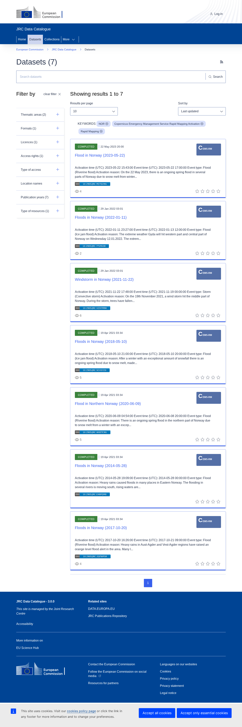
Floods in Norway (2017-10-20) (101, 528)
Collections (52, 39)
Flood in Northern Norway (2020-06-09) (108, 404)
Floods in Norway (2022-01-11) (101, 217)
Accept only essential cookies (204, 713)
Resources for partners (103, 683)
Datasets (35, 39)
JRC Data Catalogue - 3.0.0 (35, 601)
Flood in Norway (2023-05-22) (100, 155)
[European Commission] (42, 12)
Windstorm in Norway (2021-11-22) (104, 279)
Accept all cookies (157, 713)
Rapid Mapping (90, 131)
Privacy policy (169, 678)
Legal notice (168, 693)
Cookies (165, 671)
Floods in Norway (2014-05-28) (101, 466)
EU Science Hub (27, 647)
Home (22, 39)
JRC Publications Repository (107, 616)
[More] (74, 39)
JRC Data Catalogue (64, 49)
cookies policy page (81, 711)
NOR (102, 123)
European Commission (29, 49)
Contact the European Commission (111, 664)
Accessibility (24, 623)
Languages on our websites (178, 664)
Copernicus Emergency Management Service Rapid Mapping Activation (157, 123)
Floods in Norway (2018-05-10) (101, 341)
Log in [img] (218, 13)
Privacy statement (172, 685)
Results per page (81, 103)
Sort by (183, 103)
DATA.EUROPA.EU (101, 608)
